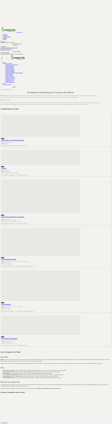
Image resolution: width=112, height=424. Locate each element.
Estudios (5, 34)
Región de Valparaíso (10, 70)
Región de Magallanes (10, 82)
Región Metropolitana (10, 71)
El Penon (3, 168)
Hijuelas (57, 402)
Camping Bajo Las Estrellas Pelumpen (12, 140)
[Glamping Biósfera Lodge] (41, 241)
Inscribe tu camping (7, 84)
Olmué (3, 138)
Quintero (57, 415)
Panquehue (57, 410)
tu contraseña (15, 45)
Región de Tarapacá (10, 65)
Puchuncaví (57, 411)
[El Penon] (41, 157)
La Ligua (57, 404)
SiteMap (5, 39)
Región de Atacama (10, 68)
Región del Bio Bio (10, 76)
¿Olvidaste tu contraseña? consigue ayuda (9, 47)
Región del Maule (9, 74)
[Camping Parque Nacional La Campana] (41, 196)
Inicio (4, 62)
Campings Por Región (7, 63)
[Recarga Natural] (41, 286)
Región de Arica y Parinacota (12, 64)
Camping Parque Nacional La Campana (12, 217)
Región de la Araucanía (10, 77)
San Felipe (57, 417)
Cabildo (57, 398)
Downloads (5, 35)
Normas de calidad (7, 36)
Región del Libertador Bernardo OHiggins (14, 72)
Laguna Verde (57, 405)
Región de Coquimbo (10, 69)
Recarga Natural (6, 304)
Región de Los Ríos (10, 78)
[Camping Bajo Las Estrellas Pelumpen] (41, 125)
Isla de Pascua (57, 403)
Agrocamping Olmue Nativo (9, 338)
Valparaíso (57, 418)
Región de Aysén (9, 81)
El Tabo (57, 401)
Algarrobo (57, 397)
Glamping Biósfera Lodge (8, 259)
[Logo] (5, 60)
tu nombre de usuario (17, 43)
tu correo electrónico (17, 51)
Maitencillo (57, 408)
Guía (4, 83)
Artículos (5, 38)
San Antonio (57, 416)
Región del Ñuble (9, 75)
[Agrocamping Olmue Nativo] (41, 325)
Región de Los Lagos (10, 79)
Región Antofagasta (10, 67)
